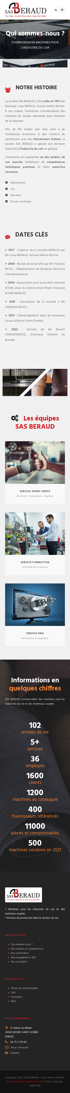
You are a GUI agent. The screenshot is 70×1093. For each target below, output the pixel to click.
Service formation (35, 562)
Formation (16, 997)
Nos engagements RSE (23, 958)
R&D (13, 1001)
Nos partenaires (20, 953)
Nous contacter (19, 1048)
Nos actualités (19, 962)
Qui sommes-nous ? (22, 944)
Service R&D (35, 633)
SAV (13, 993)
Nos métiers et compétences (27, 949)
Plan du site (37, 1082)
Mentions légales (18, 1082)
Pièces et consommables (24, 988)
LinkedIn (14, 1053)
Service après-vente (35, 491)
